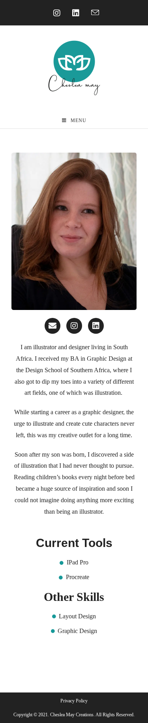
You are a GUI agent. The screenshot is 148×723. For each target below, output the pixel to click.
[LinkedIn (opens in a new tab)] (73, 13)
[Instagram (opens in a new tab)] (54, 13)
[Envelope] (52, 326)
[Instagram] (74, 326)
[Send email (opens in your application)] (93, 13)
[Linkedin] (96, 326)
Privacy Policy (74, 701)
